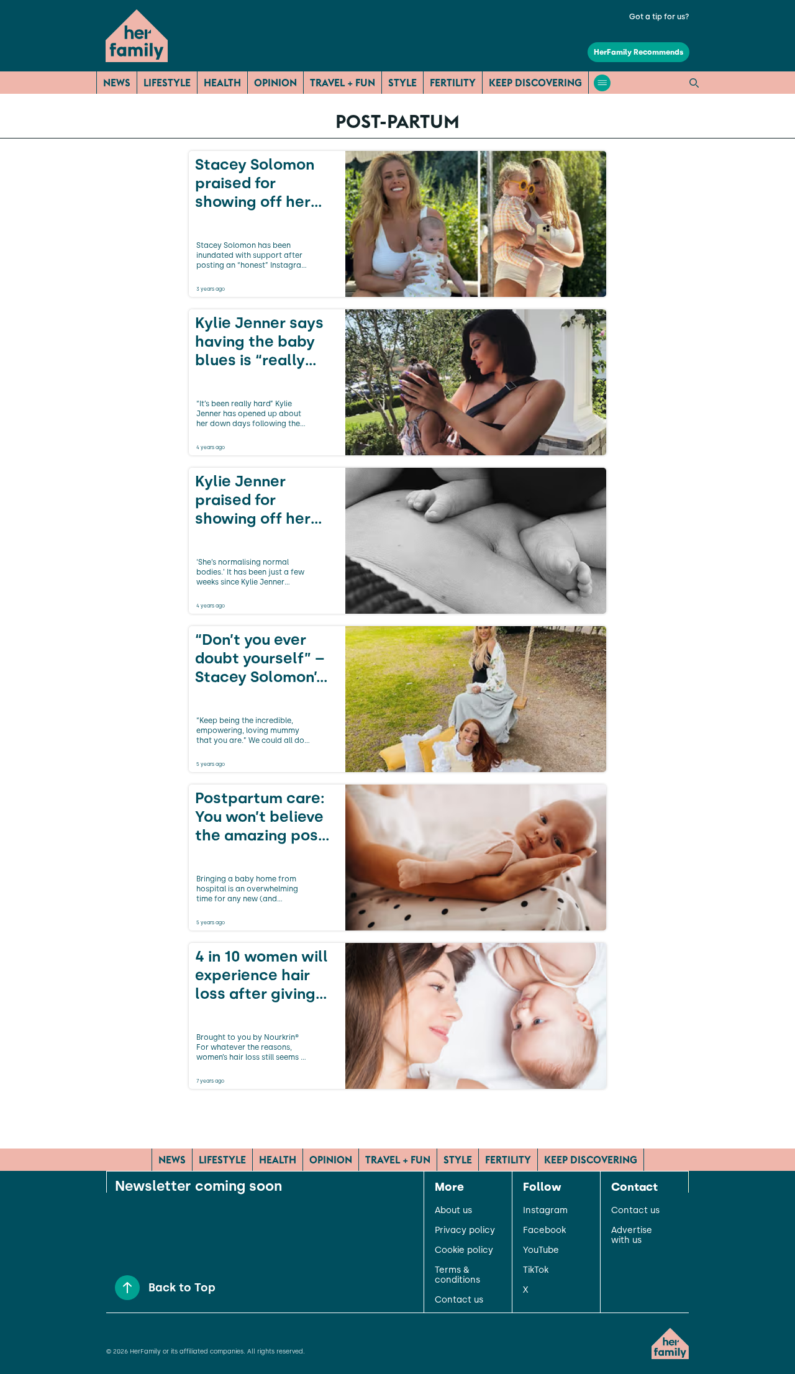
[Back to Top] (127, 1287)
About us (453, 1211)
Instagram (545, 1211)
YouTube (541, 1250)
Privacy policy (465, 1230)
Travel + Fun (342, 82)
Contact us (459, 1300)
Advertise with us (631, 1235)
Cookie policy (464, 1250)
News (116, 82)
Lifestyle (167, 82)
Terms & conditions (457, 1275)
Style (402, 82)
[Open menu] (602, 83)
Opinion (275, 82)
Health (222, 82)
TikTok (535, 1270)
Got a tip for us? (659, 16)
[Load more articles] (397, 1116)
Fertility (453, 82)
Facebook (544, 1230)
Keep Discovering (535, 82)
